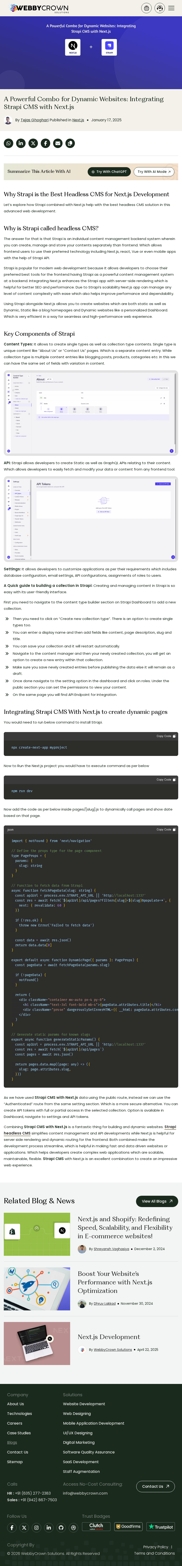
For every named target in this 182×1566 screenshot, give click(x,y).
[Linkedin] (49, 1527)
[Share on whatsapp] (8, 143)
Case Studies (19, 1433)
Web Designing (77, 1413)
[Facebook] (12, 1527)
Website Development (84, 1404)
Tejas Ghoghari (35, 120)
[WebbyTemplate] (146, 8)
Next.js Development (109, 1337)
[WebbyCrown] (38, 8)
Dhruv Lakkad (105, 1303)
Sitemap (15, 1462)
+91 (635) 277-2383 (33, 1493)
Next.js (78, 120)
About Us (15, 1404)
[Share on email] (58, 143)
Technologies (19, 1413)
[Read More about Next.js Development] (37, 1343)
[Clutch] (96, 1526)
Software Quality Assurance (89, 1452)
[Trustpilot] (160, 1526)
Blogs (12, 1442)
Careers (14, 1423)
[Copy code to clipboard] (161, 736)
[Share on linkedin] (21, 143)
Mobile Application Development (93, 1423)
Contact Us (17, 1452)
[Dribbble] (73, 1527)
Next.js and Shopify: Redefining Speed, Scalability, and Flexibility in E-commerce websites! (125, 1228)
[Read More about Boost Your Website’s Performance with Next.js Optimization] (37, 1288)
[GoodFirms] (128, 1526)
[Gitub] (61, 1527)
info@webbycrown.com (85, 1493)
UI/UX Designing (77, 1433)
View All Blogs (155, 1201)
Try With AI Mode (152, 171)
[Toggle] (171, 8)
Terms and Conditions (154, 1553)
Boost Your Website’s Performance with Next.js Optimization (115, 1283)
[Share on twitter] (33, 143)
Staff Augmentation (81, 1471)
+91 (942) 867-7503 (38, 1500)
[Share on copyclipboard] (70, 143)
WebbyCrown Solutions (113, 1349)
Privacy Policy (155, 1547)
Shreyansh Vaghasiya (111, 1249)
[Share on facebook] (45, 143)
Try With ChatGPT (111, 171)
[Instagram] (36, 1527)
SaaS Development (81, 1462)
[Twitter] (24, 1527)
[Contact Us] (160, 8)
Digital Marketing (79, 1442)
